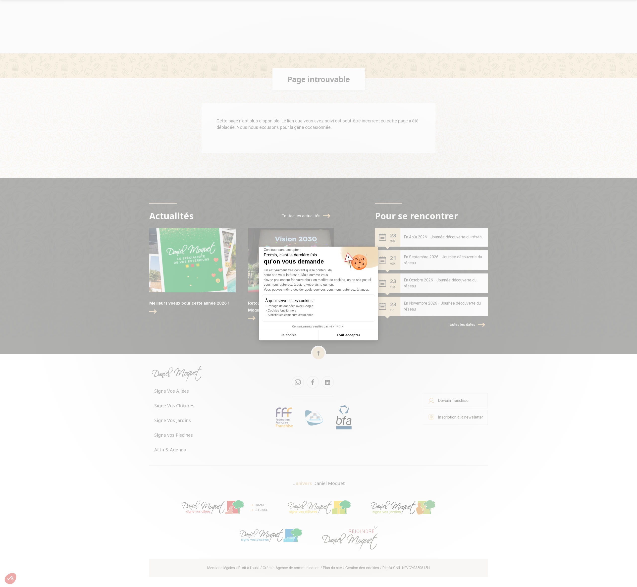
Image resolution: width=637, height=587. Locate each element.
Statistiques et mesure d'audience (290, 315)
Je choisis (288, 335)
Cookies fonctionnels (282, 310)
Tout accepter (348, 335)
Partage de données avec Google (290, 306)
